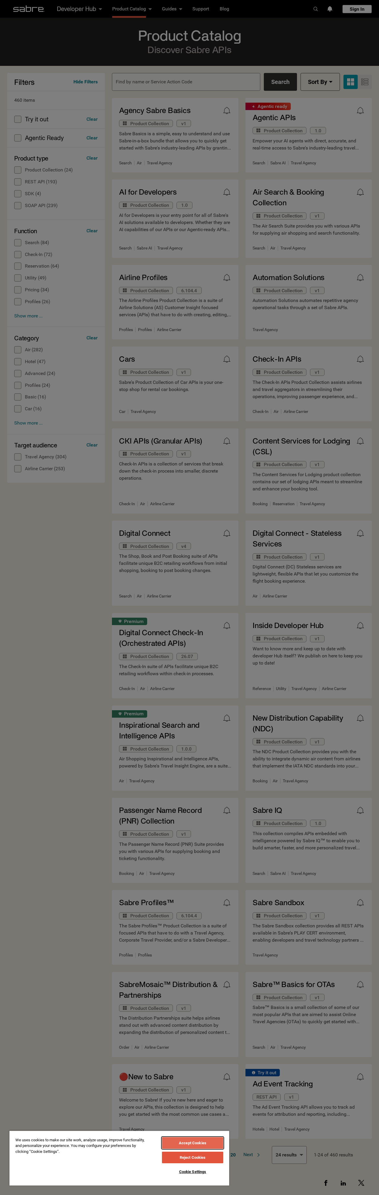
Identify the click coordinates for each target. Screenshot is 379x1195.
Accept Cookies (192, 1143)
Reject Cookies (193, 1157)
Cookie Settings (192, 1171)
